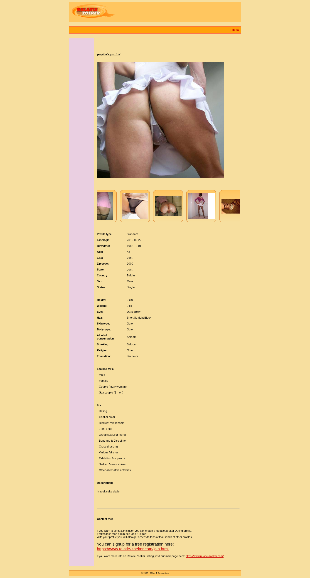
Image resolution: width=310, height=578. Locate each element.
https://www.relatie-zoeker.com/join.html (133, 549)
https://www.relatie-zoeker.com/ (205, 556)
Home (235, 30)
